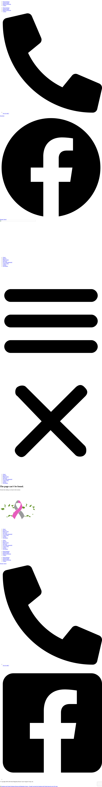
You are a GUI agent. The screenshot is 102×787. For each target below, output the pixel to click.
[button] (51, 370)
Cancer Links (6, 263)
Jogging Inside (6, 3)
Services (4, 258)
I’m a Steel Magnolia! (7, 262)
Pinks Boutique (6, 1)
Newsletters (5, 266)
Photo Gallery (6, 259)
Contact (4, 5)
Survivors (5, 261)
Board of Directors (7, 4)
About (4, 257)
